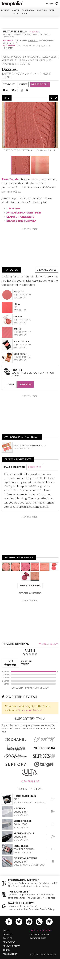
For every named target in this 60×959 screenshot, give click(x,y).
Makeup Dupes (15, 11)
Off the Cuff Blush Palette (30, 445)
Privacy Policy (11, 946)
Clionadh (8, 41)
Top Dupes (13, 208)
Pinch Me (19, 291)
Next (56, 98)
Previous (51, 98)
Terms (6, 950)
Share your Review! (30, 710)
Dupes (23, 84)
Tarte (6, 74)
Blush (54, 56)
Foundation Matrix (28, 11)
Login (49, 3)
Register (26, 384)
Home (5, 56)
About (6, 930)
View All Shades (30, 585)
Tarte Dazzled (11, 179)
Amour (18, 329)
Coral (17, 304)
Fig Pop (18, 316)
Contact (8, 934)
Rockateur (20, 354)
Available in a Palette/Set (23, 212)
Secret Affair (21, 341)
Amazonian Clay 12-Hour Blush (26, 75)
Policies (7, 938)
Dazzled (10, 69)
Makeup (31, 56)
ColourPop (9, 45)
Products (17, 56)
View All (34, 31)
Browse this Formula (21, 220)
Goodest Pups (38, 938)
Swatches (42, 10)
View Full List (30, 781)
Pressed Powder (14, 60)
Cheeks (43, 56)
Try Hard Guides (39, 934)
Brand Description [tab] (14, 467)
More (51, 10)
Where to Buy (39, 84)
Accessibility (10, 954)
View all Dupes (46, 269)
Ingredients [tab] (34, 467)
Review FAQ (9, 942)
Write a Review (48, 643)
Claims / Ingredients (20, 216)
